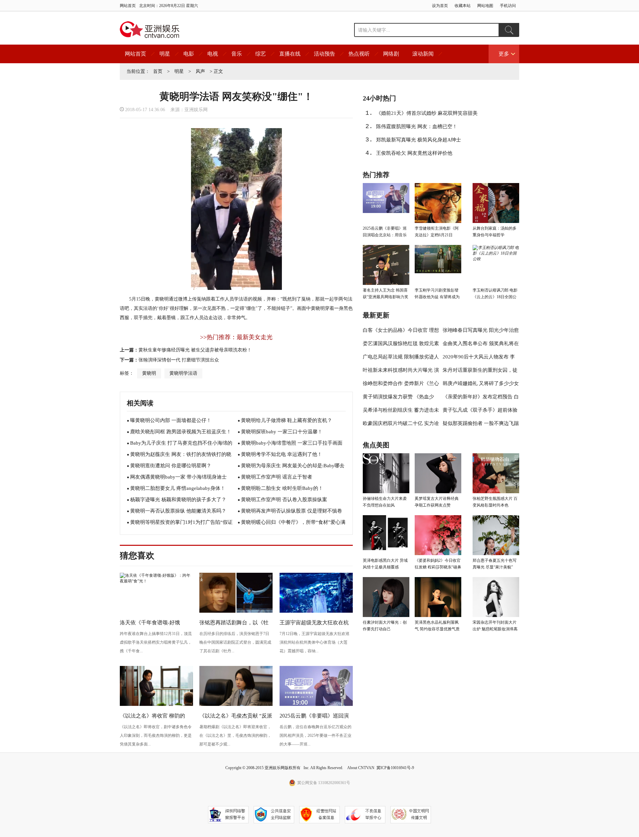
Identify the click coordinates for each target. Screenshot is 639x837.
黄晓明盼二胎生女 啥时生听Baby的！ (282, 488)
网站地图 (485, 5)
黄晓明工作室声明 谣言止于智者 (276, 477)
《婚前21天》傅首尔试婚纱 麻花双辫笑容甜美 (427, 113)
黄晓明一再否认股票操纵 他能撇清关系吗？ (178, 511)
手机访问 (508, 5)
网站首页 (128, 5)
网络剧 (391, 54)
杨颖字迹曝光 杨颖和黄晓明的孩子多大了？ (178, 499)
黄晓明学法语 (183, 373)
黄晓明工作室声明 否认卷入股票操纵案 (284, 499)
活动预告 (324, 54)
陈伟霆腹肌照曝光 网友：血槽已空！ (416, 126)
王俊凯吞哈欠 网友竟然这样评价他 (414, 153)
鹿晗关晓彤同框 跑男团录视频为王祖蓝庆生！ (180, 431)
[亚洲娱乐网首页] (149, 29)
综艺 (260, 54)
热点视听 (359, 54)
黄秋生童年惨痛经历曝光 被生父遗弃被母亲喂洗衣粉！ (195, 349)
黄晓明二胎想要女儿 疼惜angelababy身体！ (177, 488)
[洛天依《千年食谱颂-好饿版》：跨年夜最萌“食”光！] (156, 581)
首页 (157, 71)
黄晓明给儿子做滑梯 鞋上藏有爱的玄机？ (286, 420)
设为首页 (440, 5)
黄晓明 (149, 373)
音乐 (236, 54)
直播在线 (290, 54)
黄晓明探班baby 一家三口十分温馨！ (281, 431)
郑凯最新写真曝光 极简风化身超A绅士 (418, 139)
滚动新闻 (423, 54)
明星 (164, 54)
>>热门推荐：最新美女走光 (236, 337)
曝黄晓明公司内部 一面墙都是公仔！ (170, 420)
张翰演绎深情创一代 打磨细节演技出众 (178, 359)
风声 (200, 71)
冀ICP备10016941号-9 (395, 767)
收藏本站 (463, 5)
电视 (212, 54)
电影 (188, 54)
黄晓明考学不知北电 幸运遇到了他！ (281, 454)
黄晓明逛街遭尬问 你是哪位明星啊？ (170, 465)
